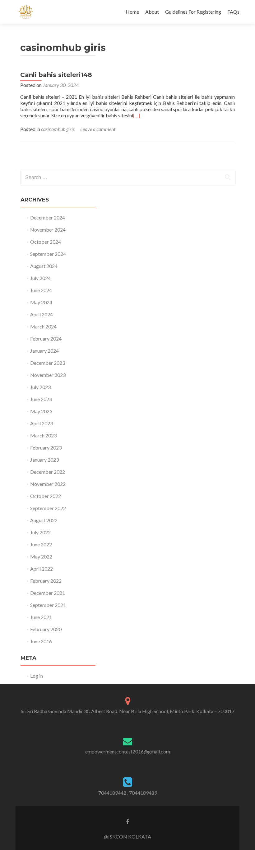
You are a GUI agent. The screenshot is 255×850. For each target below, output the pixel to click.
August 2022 (44, 520)
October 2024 (45, 242)
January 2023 (44, 460)
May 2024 (41, 302)
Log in (36, 676)
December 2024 (47, 217)
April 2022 (41, 569)
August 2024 (44, 266)
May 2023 (41, 411)
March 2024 (43, 326)
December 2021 (47, 593)
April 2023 (41, 423)
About (152, 12)
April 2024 (41, 314)
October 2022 (45, 496)
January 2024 (44, 351)
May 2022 (41, 556)
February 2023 (46, 447)
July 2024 (40, 278)
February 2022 (46, 581)
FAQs (233, 12)
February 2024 (46, 338)
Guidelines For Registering (193, 12)
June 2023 (41, 399)
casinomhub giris (58, 129)
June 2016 (41, 641)
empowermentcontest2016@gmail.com (127, 751)
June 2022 (41, 544)
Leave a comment (97, 129)
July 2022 (40, 532)
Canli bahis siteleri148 (56, 75)
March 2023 (43, 435)
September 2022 (48, 508)
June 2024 (41, 290)
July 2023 (40, 387)
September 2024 (48, 254)
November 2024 (48, 230)
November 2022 (48, 484)
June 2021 (41, 617)
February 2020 (46, 629)
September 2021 (48, 605)
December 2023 (47, 363)
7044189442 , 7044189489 (127, 793)
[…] (136, 115)
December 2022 (47, 472)
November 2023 (48, 375)
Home (132, 12)
